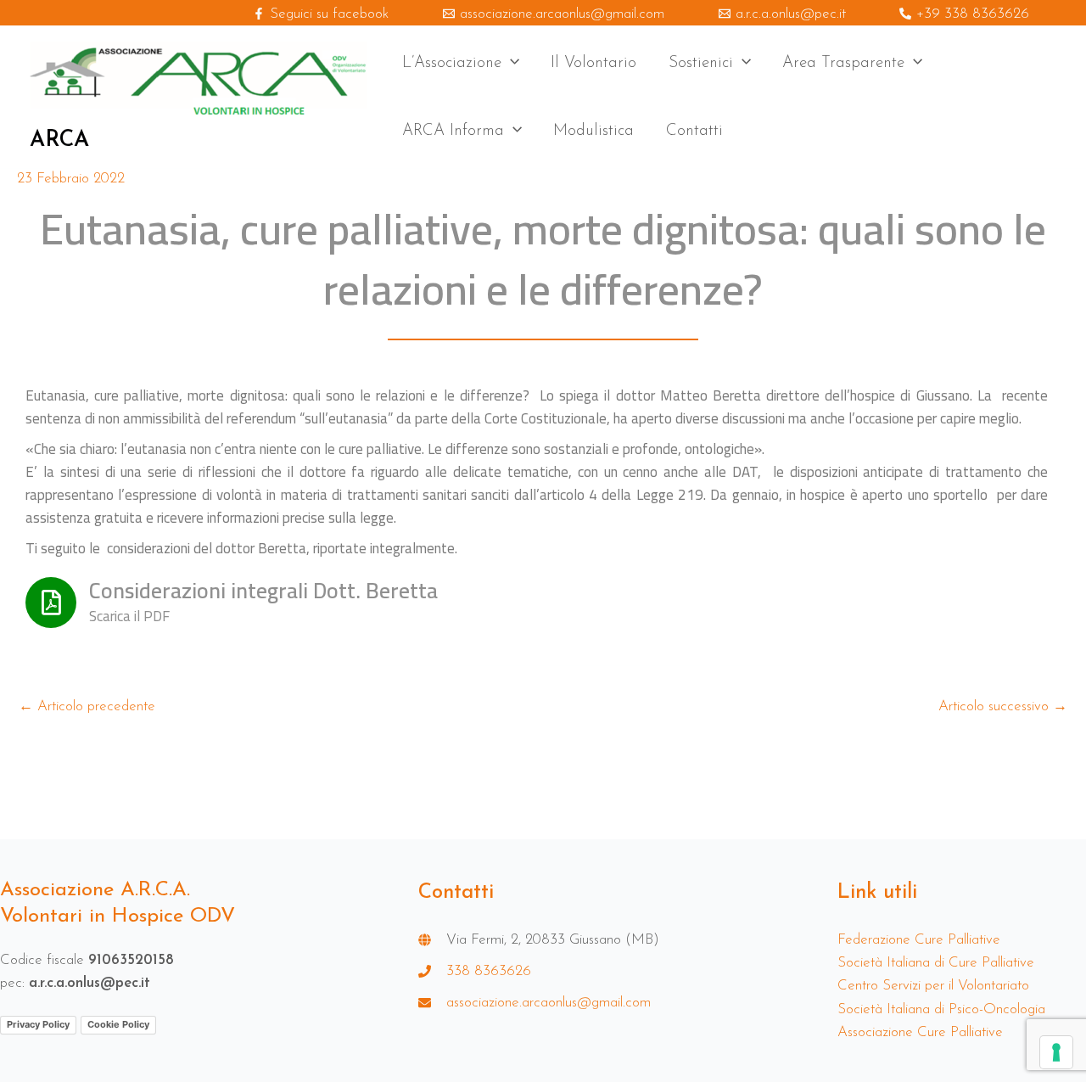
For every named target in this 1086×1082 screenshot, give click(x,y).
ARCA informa (453, 131)
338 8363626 (488, 971)
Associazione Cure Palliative (920, 1032)
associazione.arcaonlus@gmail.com (548, 1002)
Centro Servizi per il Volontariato (933, 985)
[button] (510, 64)
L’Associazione (451, 63)
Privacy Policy (38, 1024)
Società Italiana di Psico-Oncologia (941, 1009)
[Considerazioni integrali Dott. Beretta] (50, 602)
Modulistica (593, 131)
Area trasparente (843, 63)
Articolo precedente (87, 706)
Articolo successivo (1002, 706)
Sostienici (701, 63)
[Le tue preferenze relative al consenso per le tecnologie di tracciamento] (1056, 1052)
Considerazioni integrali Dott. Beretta (263, 590)
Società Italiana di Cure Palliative (935, 963)
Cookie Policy (118, 1024)
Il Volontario (593, 63)
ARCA (59, 140)
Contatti (694, 131)
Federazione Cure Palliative (918, 940)
